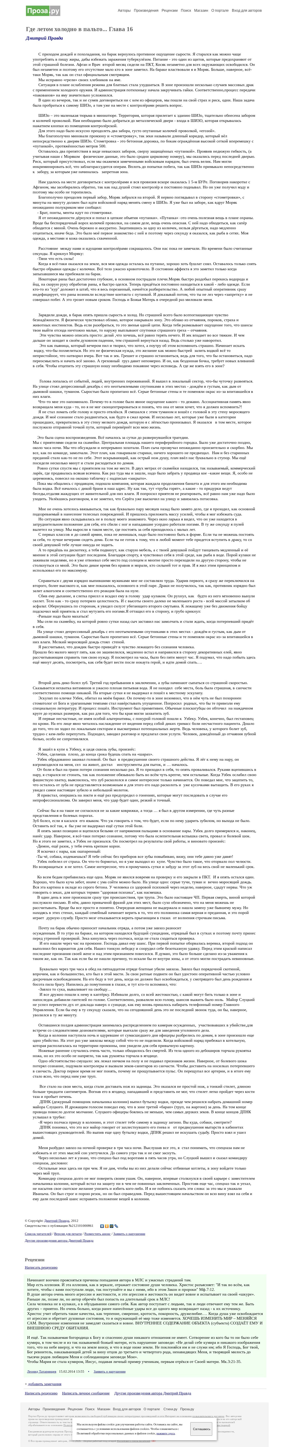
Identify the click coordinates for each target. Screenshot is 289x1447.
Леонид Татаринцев (41, 1371)
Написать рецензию (41, 1267)
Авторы (124, 10)
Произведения (146, 10)
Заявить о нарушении (129, 1234)
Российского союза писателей (133, 1441)
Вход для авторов (247, 10)
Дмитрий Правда (44, 38)
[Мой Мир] (111, 1226)
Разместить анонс (97, 1234)
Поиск (186, 10)
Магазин (201, 10)
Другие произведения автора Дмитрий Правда (59, 1240)
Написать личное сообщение (86, 1393)
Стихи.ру (170, 1409)
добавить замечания (44, 1384)
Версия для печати (68, 1234)
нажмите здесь (165, 1433)
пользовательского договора (208, 1416)
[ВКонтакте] (102, 1226)
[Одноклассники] (107, 1226)
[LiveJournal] (116, 1226)
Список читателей (38, 1234)
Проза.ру (187, 1409)
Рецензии (170, 10)
